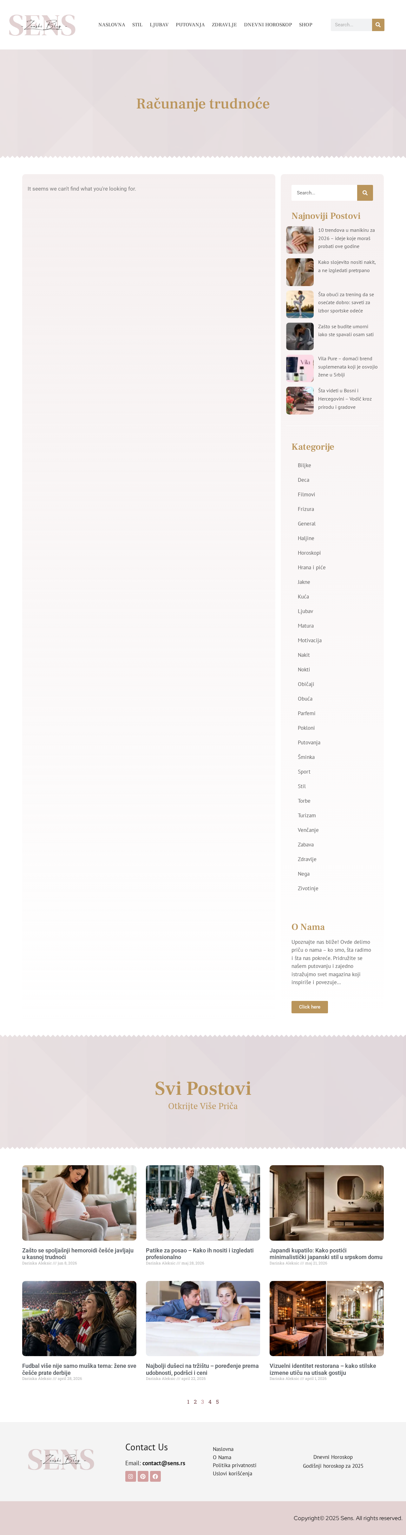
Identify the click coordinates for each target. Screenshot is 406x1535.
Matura (306, 625)
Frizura (306, 509)
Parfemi (307, 713)
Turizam (307, 815)
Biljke (304, 465)
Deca (303, 479)
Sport (304, 771)
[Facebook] (155, 1476)
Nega (304, 873)
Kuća (303, 596)
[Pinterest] (143, 1476)
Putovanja (190, 25)
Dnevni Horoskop (268, 25)
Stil (137, 25)
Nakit (304, 654)
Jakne (304, 581)
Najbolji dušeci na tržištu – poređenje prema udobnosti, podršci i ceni (202, 1369)
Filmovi (306, 494)
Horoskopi (309, 552)
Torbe (304, 800)
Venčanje (308, 829)
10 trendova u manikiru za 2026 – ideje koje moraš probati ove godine (346, 238)
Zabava (306, 844)
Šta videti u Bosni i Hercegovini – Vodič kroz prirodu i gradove (345, 398)
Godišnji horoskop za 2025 (333, 1465)
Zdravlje (224, 25)
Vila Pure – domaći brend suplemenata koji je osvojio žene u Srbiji (348, 366)
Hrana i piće (312, 567)
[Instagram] (130, 1476)
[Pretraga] (378, 25)
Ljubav (159, 25)
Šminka (306, 757)
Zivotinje (308, 888)
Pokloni (306, 727)
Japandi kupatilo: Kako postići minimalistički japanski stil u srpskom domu (326, 1254)
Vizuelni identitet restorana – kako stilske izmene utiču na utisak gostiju (323, 1369)
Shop (305, 25)
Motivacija (310, 640)
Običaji (306, 684)
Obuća (305, 698)
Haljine (306, 538)
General (307, 523)
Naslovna (111, 25)
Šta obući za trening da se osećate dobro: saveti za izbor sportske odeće (346, 302)
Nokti (304, 669)
